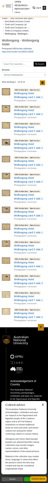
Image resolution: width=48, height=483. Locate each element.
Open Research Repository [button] (22, 5)
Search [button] (40, 64)
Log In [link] (39, 8)
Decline (12, 479)
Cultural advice (38, 479)
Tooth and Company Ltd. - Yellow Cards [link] (17, 28)
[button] (33, 7)
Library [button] (17, 12)
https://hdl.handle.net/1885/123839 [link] (17, 52)
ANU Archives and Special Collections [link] (23, 18)
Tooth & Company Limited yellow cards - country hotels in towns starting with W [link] (17, 31)
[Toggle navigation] (44, 8)
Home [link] (5, 18)
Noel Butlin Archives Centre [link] (17, 21)
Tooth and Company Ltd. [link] (16, 24)
